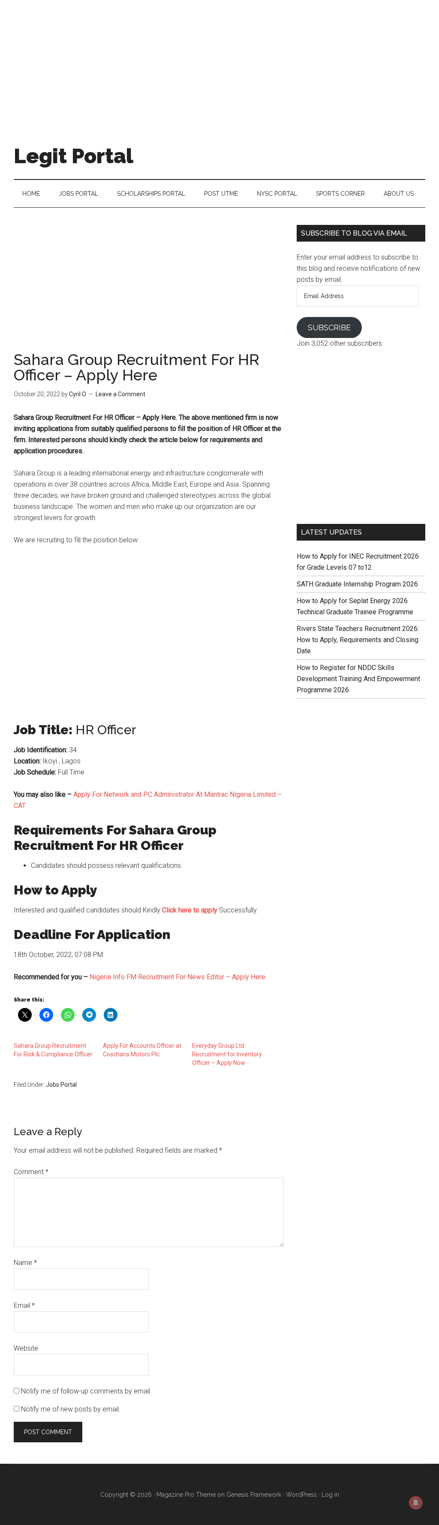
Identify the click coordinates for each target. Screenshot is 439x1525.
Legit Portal (73, 156)
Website (26, 1348)
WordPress (301, 1494)
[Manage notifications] (416, 1503)
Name (25, 1263)
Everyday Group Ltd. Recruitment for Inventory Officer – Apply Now (227, 1054)
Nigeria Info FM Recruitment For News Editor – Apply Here (177, 977)
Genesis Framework (253, 1494)
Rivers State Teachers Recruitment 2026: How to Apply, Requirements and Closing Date (358, 640)
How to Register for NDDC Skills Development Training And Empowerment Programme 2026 (358, 679)
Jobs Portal (61, 1084)
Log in (330, 1494)
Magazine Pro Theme (186, 1494)
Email (24, 1305)
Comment (31, 1172)
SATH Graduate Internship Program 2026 (357, 584)
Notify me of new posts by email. (70, 1409)
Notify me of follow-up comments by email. (86, 1391)
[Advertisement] (219, 60)
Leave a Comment (120, 394)
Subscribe (329, 327)
